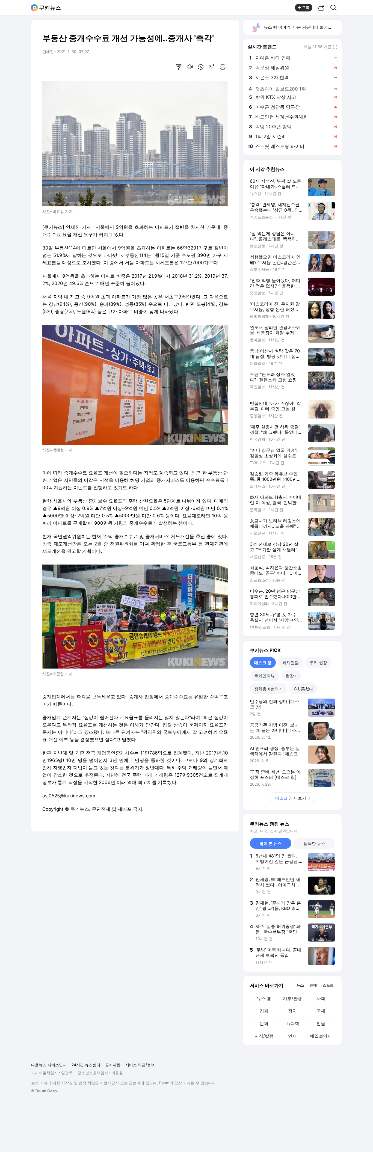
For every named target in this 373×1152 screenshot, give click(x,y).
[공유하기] (321, 8)
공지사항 (112, 1064)
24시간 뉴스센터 (86, 1064)
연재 (292, 1036)
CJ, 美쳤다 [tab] (303, 688)
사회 (320, 998)
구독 (306, 7)
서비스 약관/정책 (140, 1064)
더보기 (290, 798)
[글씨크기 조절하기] (211, 67)
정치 (292, 1011)
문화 (264, 1023)
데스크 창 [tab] (262, 662)
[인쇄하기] (222, 67)
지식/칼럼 (264, 1036)
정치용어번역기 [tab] (268, 688)
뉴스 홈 (264, 998)
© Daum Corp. (44, 1090)
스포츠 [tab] (328, 985)
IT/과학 (292, 1023)
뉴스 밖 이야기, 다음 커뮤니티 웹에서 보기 (302, 27)
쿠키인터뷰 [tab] (264, 675)
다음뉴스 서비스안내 (49, 1064)
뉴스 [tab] (300, 984)
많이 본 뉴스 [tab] (270, 843)
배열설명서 (321, 1036)
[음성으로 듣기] (189, 67)
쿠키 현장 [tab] (318, 662)
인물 (320, 1023)
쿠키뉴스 (50, 7)
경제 (264, 1011)
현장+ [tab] (291, 675)
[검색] (335, 8)
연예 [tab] (313, 985)
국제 (320, 1011)
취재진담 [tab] (290, 662)
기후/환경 (292, 998)
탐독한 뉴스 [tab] (314, 843)
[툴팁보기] (335, 47)
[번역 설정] (200, 67)
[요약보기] (178, 67)
